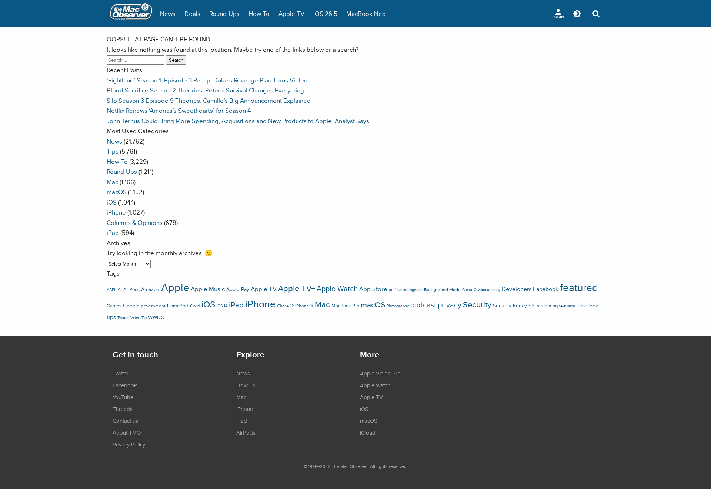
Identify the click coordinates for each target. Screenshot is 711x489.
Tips (112, 151)
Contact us (125, 421)
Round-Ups (224, 13)
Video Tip (138, 318)
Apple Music (208, 288)
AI (120, 290)
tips (111, 317)
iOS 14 (222, 306)
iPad (113, 232)
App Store (373, 288)
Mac (112, 181)
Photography (398, 306)
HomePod (177, 305)
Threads (123, 409)
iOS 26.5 (325, 13)
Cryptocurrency (487, 290)
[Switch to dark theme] (577, 14)
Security (477, 304)
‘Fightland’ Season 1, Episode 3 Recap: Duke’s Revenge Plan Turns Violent (208, 80)
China (467, 290)
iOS (112, 202)
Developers (516, 289)
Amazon (150, 289)
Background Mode (442, 289)
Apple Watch (337, 288)
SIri (531, 305)
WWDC (156, 317)
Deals (192, 13)
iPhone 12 (285, 306)
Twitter (123, 318)
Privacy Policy (129, 444)
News (168, 13)
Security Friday (510, 305)
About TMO (127, 432)
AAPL (111, 290)
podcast (423, 304)
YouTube (123, 397)
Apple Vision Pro (380, 373)
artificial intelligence (406, 290)
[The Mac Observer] (131, 13)
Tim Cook (587, 305)
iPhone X (304, 306)
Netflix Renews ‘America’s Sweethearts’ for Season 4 (179, 110)
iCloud (194, 306)
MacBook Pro (345, 305)
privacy (449, 304)
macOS (117, 191)
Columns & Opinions (135, 222)
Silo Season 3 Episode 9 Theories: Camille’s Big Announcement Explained (209, 100)
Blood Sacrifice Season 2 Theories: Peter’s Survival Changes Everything (205, 90)
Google (131, 305)
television (567, 306)
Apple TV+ (296, 288)
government (153, 306)
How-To (259, 13)
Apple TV (291, 13)
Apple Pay (237, 289)
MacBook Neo (366, 13)
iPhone (116, 212)
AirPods (131, 289)
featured (579, 287)
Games (114, 305)
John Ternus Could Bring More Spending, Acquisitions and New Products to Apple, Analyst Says (238, 120)
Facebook (545, 289)
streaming (547, 305)
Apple (175, 287)
